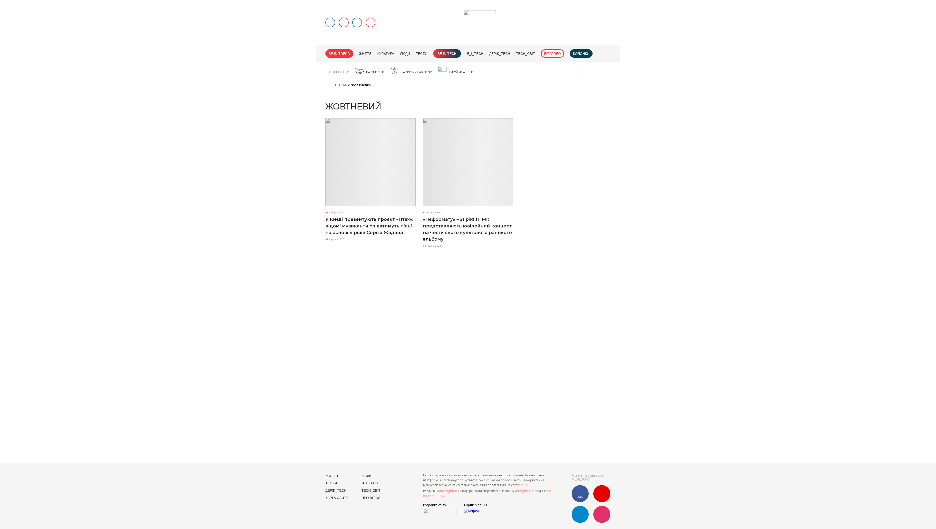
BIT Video (552, 54)
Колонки (581, 54)
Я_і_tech (475, 54)
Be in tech (447, 54)
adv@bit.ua (524, 491)
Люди (405, 54)
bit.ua (522, 485)
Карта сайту (336, 498)
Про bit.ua (370, 498)
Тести (421, 54)
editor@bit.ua (448, 491)
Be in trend (339, 54)
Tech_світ (525, 54)
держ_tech (499, 54)
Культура (385, 54)
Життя (365, 54)
